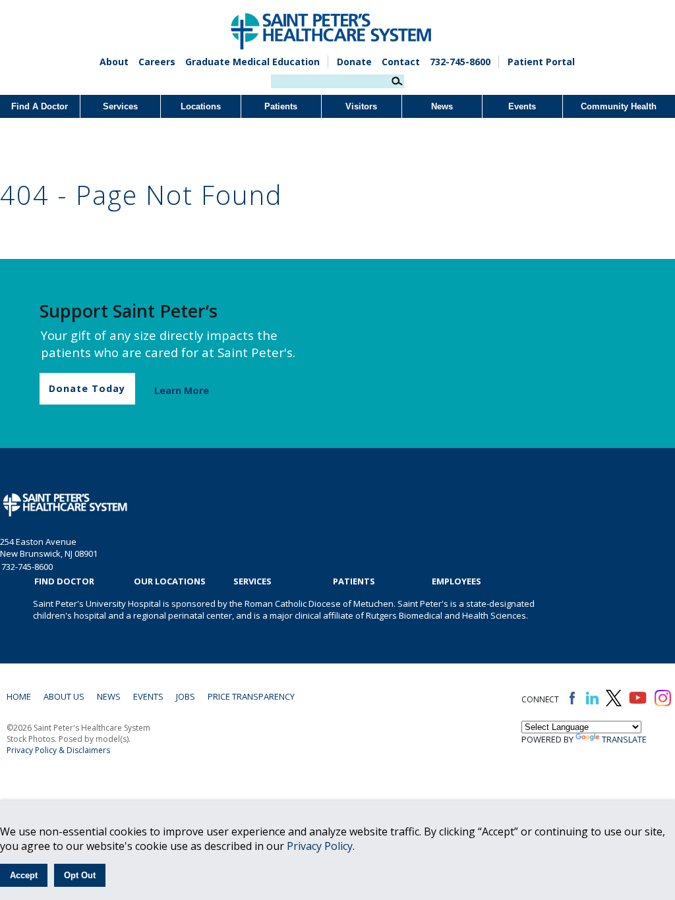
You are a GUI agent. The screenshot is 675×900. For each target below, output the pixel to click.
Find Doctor (64, 581)
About (114, 61)
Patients (280, 106)
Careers (156, 61)
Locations (201, 106)
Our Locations (170, 581)
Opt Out (80, 875)
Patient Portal (541, 61)
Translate (624, 739)
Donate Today (87, 388)
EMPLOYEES (456, 581)
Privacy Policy (320, 846)
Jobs (185, 696)
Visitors (361, 106)
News (442, 106)
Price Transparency (251, 696)
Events (522, 106)
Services (120, 106)
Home (19, 696)
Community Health (619, 106)
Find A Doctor (39, 106)
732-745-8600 (460, 61)
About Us (64, 696)
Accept (24, 875)
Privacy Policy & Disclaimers (58, 750)
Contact (401, 61)
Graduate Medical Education (252, 61)
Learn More (181, 390)
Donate (354, 61)
